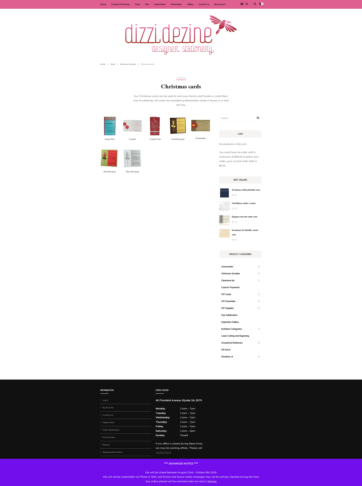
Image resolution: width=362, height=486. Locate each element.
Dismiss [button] (211, 481)
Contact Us (204, 4)
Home (103, 4)
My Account (219, 4)
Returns (106, 444)
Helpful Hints (108, 422)
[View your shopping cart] (260, 4)
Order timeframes (111, 430)
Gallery (190, 4)
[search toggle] (255, 4)
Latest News (160, 4)
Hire (147, 4)
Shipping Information (112, 452)
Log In (105, 400)
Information (176, 4)
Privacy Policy (109, 437)
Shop (137, 4)
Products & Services (120, 4)
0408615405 (163, 452)
